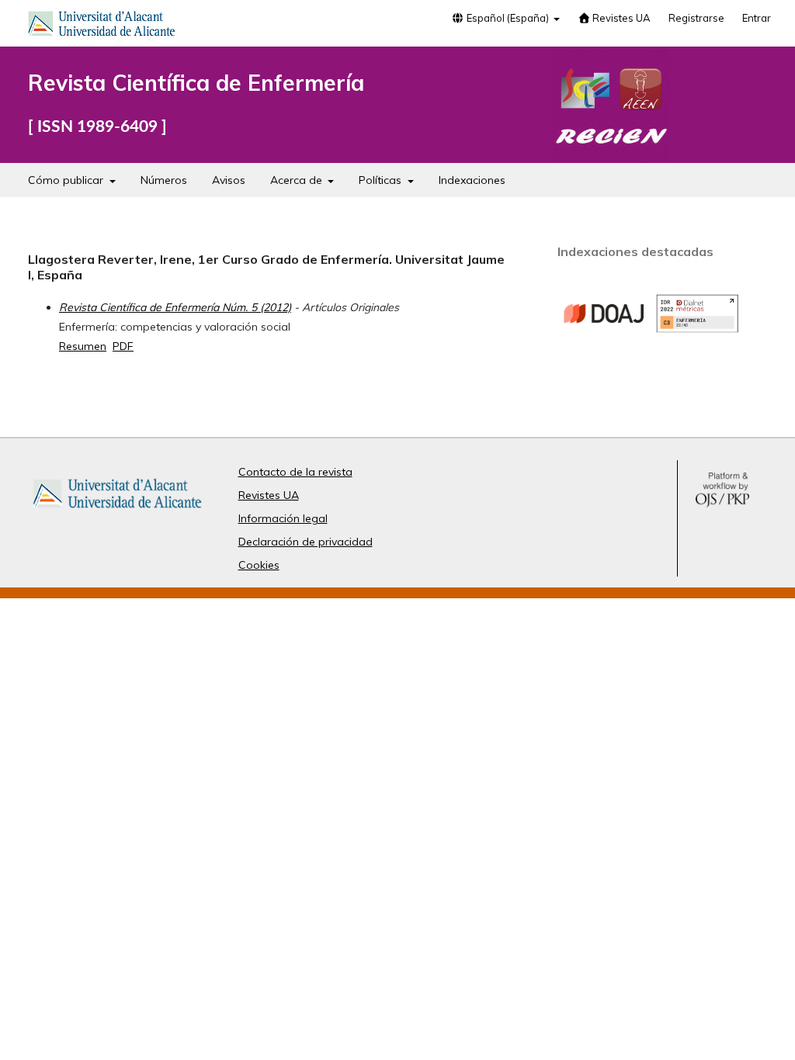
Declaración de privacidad (305, 542)
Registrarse (696, 18)
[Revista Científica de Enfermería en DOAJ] (604, 351)
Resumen (82, 346)
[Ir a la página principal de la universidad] (101, 26)
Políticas (381, 180)
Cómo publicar (67, 180)
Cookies (258, 565)
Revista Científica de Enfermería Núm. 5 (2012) (175, 307)
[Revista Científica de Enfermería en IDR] (697, 329)
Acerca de (297, 180)
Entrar (756, 18)
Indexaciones (472, 180)
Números (164, 180)
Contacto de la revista (295, 472)
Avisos (228, 180)
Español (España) (507, 18)
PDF (123, 346)
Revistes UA (620, 18)
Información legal (283, 518)
